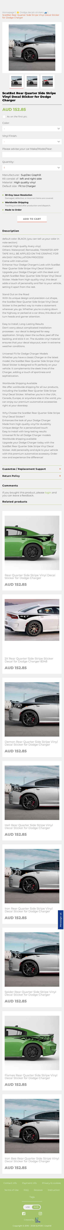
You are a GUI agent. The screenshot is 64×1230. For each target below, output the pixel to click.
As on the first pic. (17, 116)
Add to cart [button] (32, 219)
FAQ (26, 1190)
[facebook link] (23, 1214)
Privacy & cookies (51, 1183)
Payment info (29, 1183)
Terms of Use (11, 1190)
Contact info (10, 1183)
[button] (16, 81)
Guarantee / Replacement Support (24, 468)
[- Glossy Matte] (32, 141)
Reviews (38, 1190)
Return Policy (11, 475)
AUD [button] (36, 1207)
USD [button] (28, 1207)
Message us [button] (60, 920)
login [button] (48, 492)
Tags (32, 1197)
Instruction (54, 1190)
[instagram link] (40, 1214)
